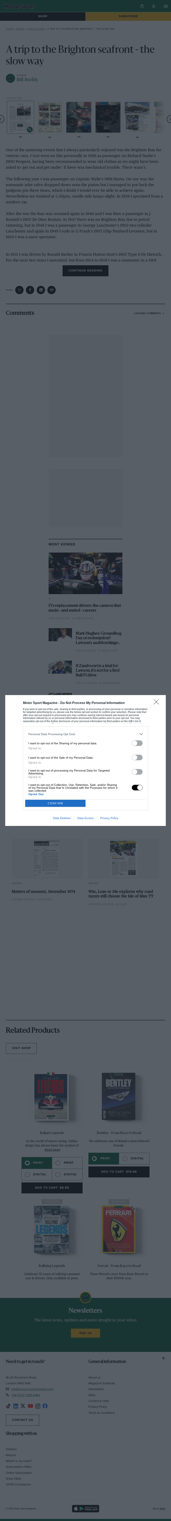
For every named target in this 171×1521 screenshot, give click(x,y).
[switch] (137, 743)
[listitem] (85, 734)
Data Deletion (62, 818)
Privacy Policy (109, 818)
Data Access (85, 818)
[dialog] (85, 760)
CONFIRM (55, 803)
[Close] (158, 703)
